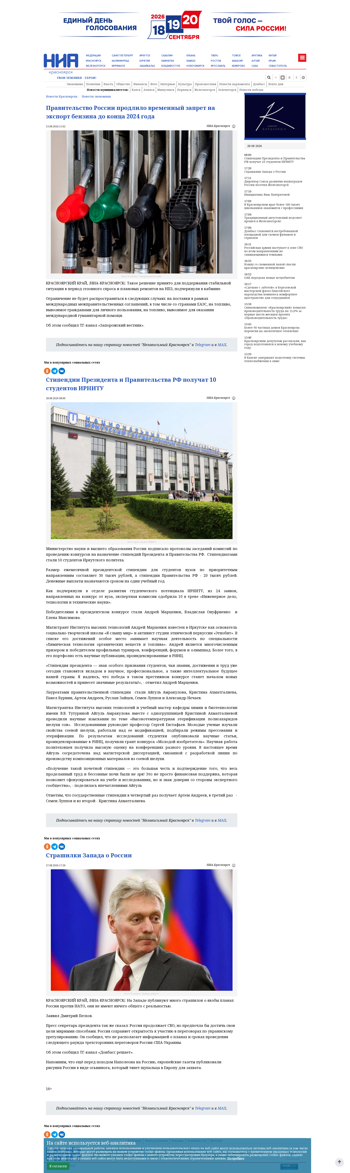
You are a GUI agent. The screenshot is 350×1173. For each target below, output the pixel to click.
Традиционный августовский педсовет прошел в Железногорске (273, 219)
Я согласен (58, 1166)
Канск (136, 90)
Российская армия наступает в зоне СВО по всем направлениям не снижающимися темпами (273, 251)
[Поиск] (269, 77)
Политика (93, 84)
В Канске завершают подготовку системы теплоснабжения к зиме (274, 359)
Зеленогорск (227, 90)
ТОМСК (236, 55)
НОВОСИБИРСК (195, 65)
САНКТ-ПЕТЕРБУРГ (122, 55)
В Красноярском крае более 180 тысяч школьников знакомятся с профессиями (273, 206)
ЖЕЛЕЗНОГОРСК (95, 65)
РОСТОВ (216, 60)
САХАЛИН (167, 55)
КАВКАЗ (191, 60)
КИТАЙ (272, 55)
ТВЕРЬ (214, 55)
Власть (108, 84)
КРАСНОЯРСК (93, 60)
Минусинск (165, 90)
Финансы (140, 84)
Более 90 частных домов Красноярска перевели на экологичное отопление (272, 329)
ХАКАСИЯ (237, 60)
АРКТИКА (257, 55)
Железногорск (204, 90)
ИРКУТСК (145, 55)
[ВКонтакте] (289, 77)
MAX (222, 344)
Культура (185, 84)
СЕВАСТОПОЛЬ (278, 65)
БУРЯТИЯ (145, 60)
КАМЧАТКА (167, 60)
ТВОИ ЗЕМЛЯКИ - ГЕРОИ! (76, 78)
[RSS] (276, 77)
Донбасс (259, 84)
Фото (153, 84)
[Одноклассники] (296, 77)
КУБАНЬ (191, 55)
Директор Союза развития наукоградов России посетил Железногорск (273, 183)
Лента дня (275, 84)
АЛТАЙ (256, 60)
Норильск (184, 90)
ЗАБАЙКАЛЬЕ (147, 65)
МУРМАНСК (118, 65)
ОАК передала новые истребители (269, 278)
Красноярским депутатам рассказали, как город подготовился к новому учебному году (275, 344)
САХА (255, 65)
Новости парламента (234, 84)
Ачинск (148, 90)
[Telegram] (303, 77)
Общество (123, 84)
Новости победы (251, 90)
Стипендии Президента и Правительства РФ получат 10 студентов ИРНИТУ (274, 160)
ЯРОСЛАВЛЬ (218, 65)
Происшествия (205, 84)
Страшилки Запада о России (265, 172)
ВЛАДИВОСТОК (170, 65)
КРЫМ (272, 60)
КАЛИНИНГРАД (120, 60)
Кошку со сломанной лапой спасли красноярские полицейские (270, 266)
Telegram (202, 344)
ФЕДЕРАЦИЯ (93, 55)
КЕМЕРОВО (238, 65)
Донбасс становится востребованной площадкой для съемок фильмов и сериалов (271, 234)
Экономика (75, 84)
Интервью (167, 84)
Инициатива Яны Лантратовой (267, 194)
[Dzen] (283, 77)
